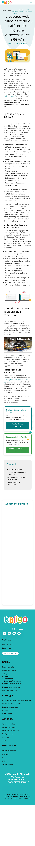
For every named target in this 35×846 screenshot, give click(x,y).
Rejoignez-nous (7, 734)
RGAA (8, 124)
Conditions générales (22, 796)
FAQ (3, 761)
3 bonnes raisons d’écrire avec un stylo (17, 593)
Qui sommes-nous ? (9, 727)
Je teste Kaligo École (16, 425)
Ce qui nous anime (8, 724)
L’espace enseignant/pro (11, 687)
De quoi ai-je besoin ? (9, 751)
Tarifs (4, 740)
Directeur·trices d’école (10, 707)
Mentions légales (12, 794)
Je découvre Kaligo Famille (16, 450)
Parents (5, 710)
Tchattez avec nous (11, 653)
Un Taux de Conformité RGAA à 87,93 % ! (18, 473)
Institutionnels (7, 714)
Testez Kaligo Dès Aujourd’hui (14, 483)
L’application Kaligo (9, 670)
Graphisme (7, 674)
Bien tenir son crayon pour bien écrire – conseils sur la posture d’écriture (16, 561)
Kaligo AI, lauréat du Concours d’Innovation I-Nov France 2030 (17, 529)
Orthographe (8, 679)
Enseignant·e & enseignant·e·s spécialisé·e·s (17, 700)
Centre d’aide (7, 764)
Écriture (6, 676)
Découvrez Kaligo (8, 667)
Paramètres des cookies (13, 798)
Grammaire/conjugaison (12, 681)
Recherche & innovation (10, 730)
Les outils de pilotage (9, 690)
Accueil (4, 10)
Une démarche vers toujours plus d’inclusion (17, 478)
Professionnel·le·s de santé (11, 704)
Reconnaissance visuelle (12, 683)
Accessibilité (6, 737)
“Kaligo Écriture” (10, 96)
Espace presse (7, 648)
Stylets (6, 754)
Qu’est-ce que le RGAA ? (15, 469)
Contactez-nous (7, 645)
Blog (9, 10)
